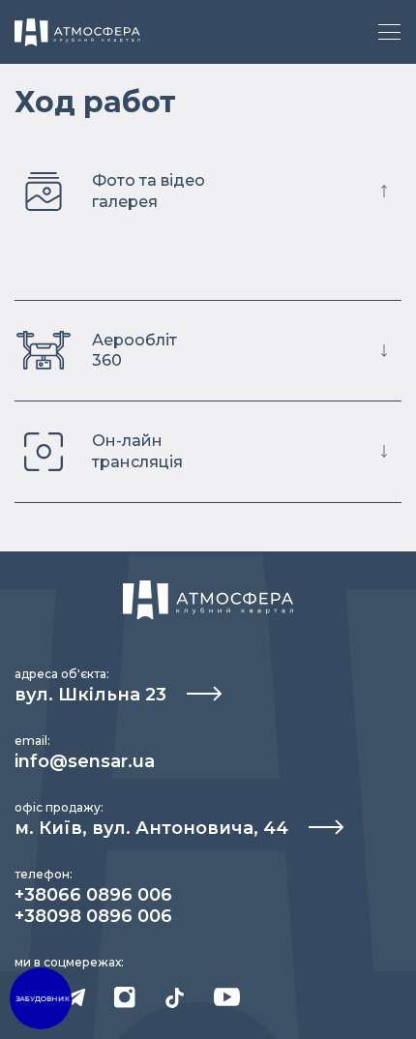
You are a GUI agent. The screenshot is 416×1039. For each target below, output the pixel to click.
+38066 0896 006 (93, 894)
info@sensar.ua (85, 761)
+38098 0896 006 (93, 916)
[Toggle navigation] (389, 31)
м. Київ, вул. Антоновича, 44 (154, 828)
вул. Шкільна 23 (93, 694)
